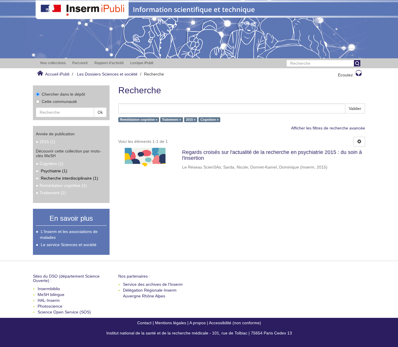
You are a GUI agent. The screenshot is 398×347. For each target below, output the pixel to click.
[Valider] (357, 63)
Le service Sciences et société (68, 244)
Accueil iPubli (57, 74)
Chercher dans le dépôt (63, 94)
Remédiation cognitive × (138, 119)
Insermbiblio (49, 288)
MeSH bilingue (51, 294)
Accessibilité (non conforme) (235, 322)
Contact (144, 322)
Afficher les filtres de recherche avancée (328, 128)
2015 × (191, 119)
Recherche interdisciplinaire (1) (69, 178)
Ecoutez (345, 75)
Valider (355, 108)
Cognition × (209, 119)
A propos (197, 322)
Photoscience (50, 306)
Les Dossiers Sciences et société (107, 74)
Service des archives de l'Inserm (153, 284)
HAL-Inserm (49, 300)
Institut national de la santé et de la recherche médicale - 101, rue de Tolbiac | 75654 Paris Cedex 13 (199, 333)
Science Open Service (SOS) (64, 312)
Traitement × (171, 119)
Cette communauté (59, 101)
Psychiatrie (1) (54, 171)
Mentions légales (170, 322)
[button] (53, 63)
